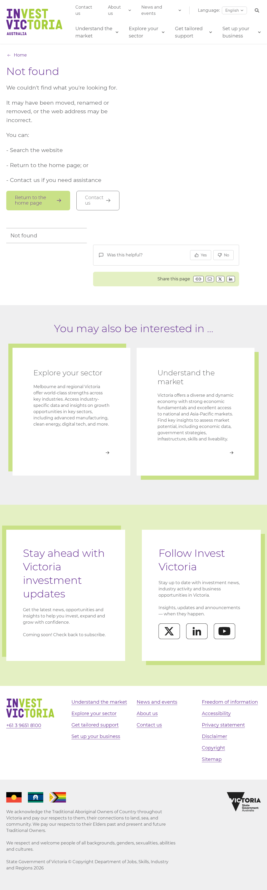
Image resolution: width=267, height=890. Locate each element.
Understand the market (99, 702)
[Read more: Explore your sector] (71, 453)
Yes (204, 255)
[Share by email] (210, 279)
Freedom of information (230, 702)
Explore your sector (94, 713)
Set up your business (95, 736)
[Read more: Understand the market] (195, 453)
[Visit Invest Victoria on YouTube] (224, 631)
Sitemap (212, 759)
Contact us (83, 10)
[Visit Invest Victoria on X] (169, 631)
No (226, 255)
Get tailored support (95, 725)
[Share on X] (220, 279)
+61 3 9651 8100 (23, 725)
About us (114, 10)
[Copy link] (198, 279)
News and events (151, 10)
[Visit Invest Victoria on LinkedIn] (197, 631)
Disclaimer (214, 736)
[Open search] (257, 10)
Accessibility (216, 713)
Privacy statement (223, 725)
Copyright (213, 748)
